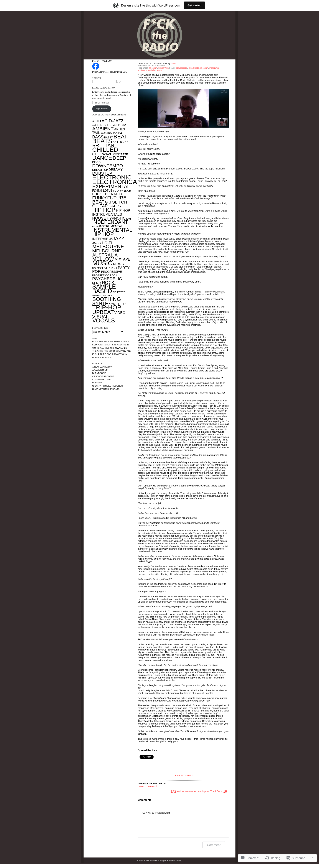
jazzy (97, 243)
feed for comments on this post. (190, 791)
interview (102, 239)
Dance (102, 158)
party (124, 268)
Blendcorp (99, 373)
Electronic (112, 177)
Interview (153, 68)
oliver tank (108, 268)
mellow (103, 259)
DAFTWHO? (98, 382)
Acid (96, 121)
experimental (111, 186)
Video (119, 313)
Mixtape (122, 259)
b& (120, 133)
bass (98, 137)
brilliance (120, 142)
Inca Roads (194, 68)
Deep (119, 158)
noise (96, 268)
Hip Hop (103, 210)
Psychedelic (107, 278)
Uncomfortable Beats (106, 389)
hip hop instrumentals (111, 212)
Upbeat (103, 312)
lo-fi (107, 243)
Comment (214, 845)
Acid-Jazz (112, 120)
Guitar (100, 206)
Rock (108, 282)
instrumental (111, 226)
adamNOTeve (100, 370)
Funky (99, 197)
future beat (109, 200)
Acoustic (102, 125)
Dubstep (102, 173)
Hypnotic (116, 218)
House (99, 218)
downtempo (107, 165)
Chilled (105, 149)
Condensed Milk (102, 379)
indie (95, 226)
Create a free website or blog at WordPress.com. (159, 861)
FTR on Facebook (102, 61)
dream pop (100, 169)
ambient (102, 128)
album (120, 125)
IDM (128, 218)
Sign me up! (101, 108)
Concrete (120, 154)
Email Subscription (103, 88)
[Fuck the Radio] (95, 69)
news (118, 264)
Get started (194, 5)
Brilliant (104, 145)
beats (102, 141)
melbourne (108, 246)
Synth (100, 303)
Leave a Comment (183, 775)
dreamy (116, 169)
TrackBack (218, 791)
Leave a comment (147, 786)
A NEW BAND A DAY (102, 367)
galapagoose (181, 68)
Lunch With (163, 68)
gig (108, 202)
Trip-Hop (106, 307)
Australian (109, 133)
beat (120, 136)
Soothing (106, 299)
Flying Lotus (102, 190)
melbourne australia (106, 253)
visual (100, 316)
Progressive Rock (104, 275)
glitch (119, 202)
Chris (173, 63)
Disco (96, 162)
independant (110, 222)
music (102, 263)
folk (116, 190)
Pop (96, 271)
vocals (103, 320)
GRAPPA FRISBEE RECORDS (107, 386)
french (125, 190)
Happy (115, 206)
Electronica (114, 181)
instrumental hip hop (112, 232)
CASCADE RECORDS (103, 376)
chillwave (102, 154)
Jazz (118, 238)
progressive (111, 271)
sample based (104, 288)
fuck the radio (107, 194)
